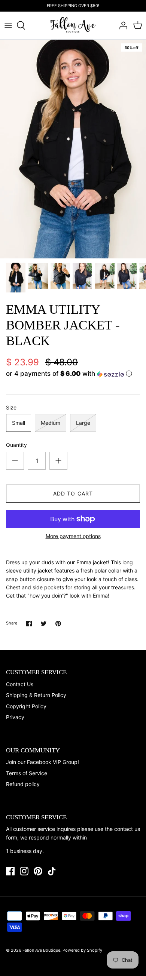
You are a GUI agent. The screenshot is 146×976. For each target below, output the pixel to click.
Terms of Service (26, 773)
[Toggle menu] (8, 25)
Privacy (15, 717)
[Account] (121, 25)
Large (83, 423)
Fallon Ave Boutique (41, 950)
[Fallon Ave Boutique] (73, 25)
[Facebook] (10, 871)
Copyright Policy (26, 706)
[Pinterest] (38, 871)
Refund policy (23, 784)
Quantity (16, 445)
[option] (73, 149)
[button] (73, 373)
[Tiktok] (52, 871)
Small (18, 423)
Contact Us (19, 684)
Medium (50, 423)
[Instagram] (24, 871)
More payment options (73, 536)
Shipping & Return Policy (36, 695)
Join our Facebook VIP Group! (42, 762)
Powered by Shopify (82, 950)
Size (11, 407)
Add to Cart (73, 493)
